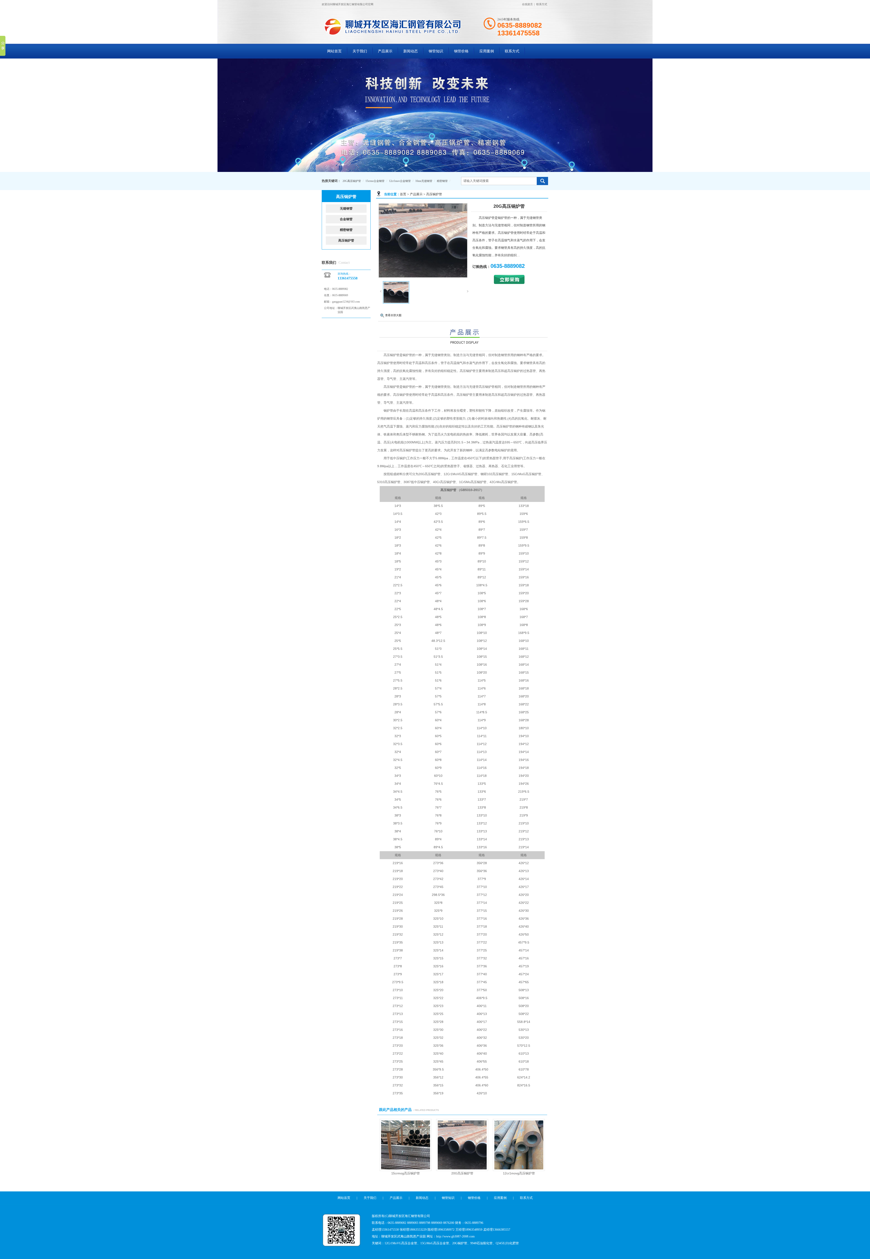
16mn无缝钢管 (423, 181)
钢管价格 (461, 51)
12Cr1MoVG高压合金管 (400, 1243)
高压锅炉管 (434, 194)
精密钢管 (442, 181)
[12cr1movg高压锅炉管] (519, 1170)
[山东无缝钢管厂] (396, 34)
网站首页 (334, 51)
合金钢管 (346, 219)
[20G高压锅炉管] (423, 276)
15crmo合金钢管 (374, 181)
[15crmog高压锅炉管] (405, 1170)
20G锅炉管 (459, 1243)
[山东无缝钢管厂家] (435, 115)
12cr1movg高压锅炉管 (519, 1173)
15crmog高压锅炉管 (405, 1173)
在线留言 (527, 4)
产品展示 (385, 51)
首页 (403, 194)
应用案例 (486, 51)
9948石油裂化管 (481, 1243)
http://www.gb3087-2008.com (455, 1236)
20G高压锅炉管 (352, 181)
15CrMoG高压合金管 (434, 1243)
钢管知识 (436, 51)
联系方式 (541, 4)
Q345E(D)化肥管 (507, 1243)
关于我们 (360, 51)
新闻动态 (410, 51)
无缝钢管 (346, 208)
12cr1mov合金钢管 (400, 181)
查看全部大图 (393, 315)
